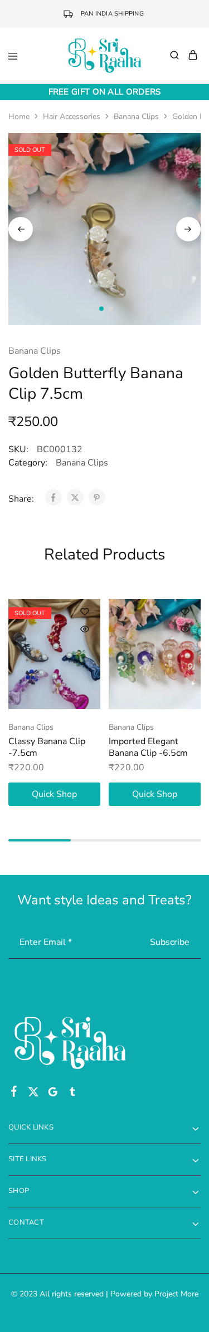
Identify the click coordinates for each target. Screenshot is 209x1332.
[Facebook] (14, 1093)
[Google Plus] (53, 1094)
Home (19, 116)
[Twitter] (33, 1094)
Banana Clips (136, 116)
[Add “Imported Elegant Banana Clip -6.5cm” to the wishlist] (185, 611)
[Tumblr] (72, 1094)
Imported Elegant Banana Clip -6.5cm (148, 747)
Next (188, 229)
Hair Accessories (71, 116)
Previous (20, 229)
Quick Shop (54, 794)
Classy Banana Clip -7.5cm (46, 747)
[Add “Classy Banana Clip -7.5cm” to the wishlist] (84, 611)
